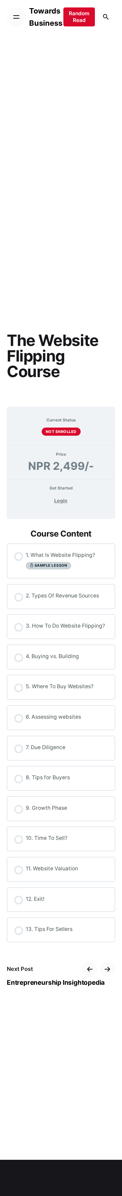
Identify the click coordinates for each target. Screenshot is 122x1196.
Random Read (79, 16)
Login (60, 500)
